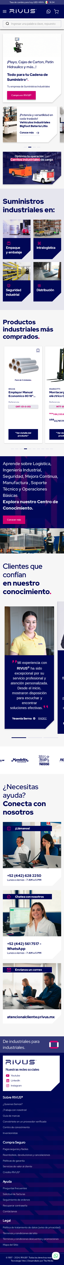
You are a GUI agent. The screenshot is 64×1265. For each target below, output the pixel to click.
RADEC (42, 718)
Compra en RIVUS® (21, 95)
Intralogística (46, 248)
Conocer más (14, 519)
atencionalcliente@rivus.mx (31, 1017)
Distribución (45, 290)
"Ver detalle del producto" (23, 434)
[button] (12, 448)
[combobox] (32, 23)
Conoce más (27, 132)
